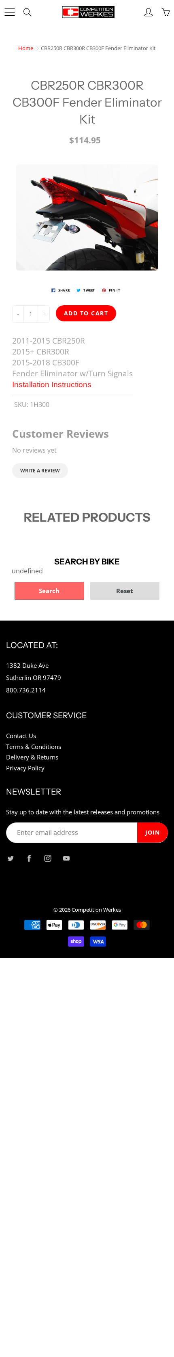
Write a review (40, 470)
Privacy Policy (25, 768)
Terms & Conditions (33, 747)
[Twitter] (10, 858)
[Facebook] (29, 858)
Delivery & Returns (32, 757)
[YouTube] (66, 858)
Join (152, 832)
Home (25, 48)
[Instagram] (47, 858)
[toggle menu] (9, 12)
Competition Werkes (96, 909)
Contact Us (21, 736)
